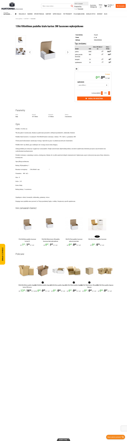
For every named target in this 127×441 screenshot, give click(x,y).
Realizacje (22, 14)
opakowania (80, 82)
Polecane (20, 254)
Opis (18, 124)
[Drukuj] (76, 68)
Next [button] (68, 52)
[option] (21, 40)
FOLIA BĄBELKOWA (79, 14)
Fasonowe (33, 18)
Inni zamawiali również (26, 208)
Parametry (20, 110)
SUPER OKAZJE (57, 14)
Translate (80, 9)
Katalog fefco (90, 14)
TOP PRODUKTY (67, 14)
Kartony (48, 14)
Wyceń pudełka (39, 14)
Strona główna (19, 18)
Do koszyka (121, 6)
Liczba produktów (96, 93)
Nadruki (30, 14)
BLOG (105, 14)
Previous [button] (30, 52)
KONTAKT (99, 14)
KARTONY (26, 18)
